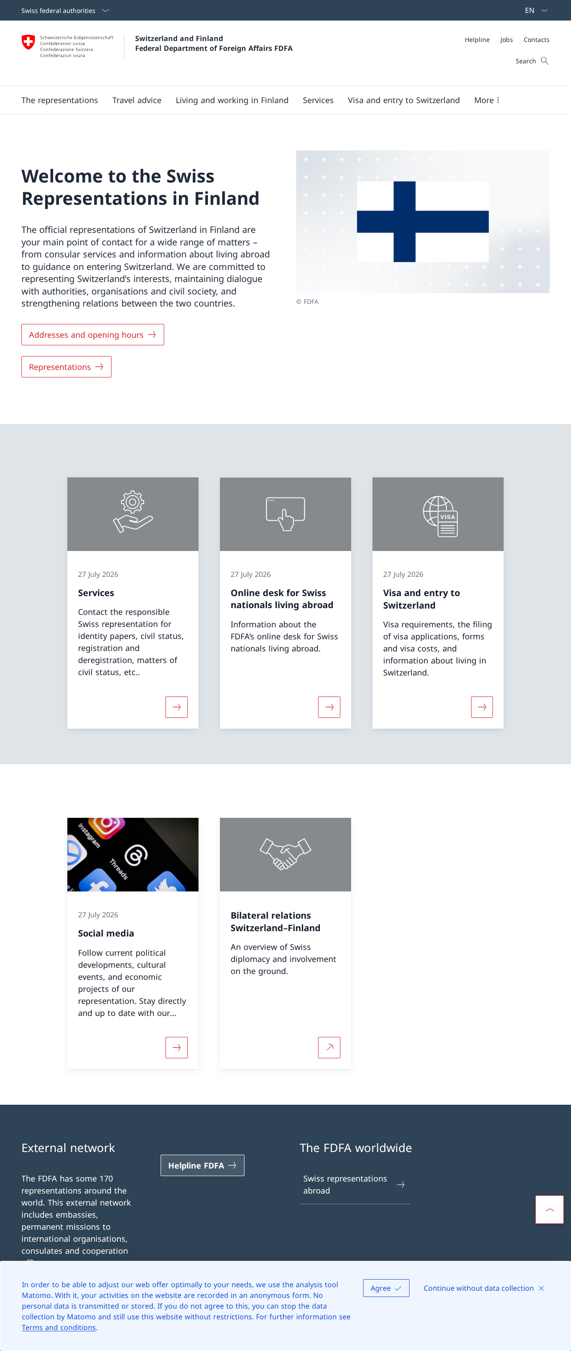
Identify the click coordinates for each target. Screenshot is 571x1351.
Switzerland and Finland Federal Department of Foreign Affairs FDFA (214, 43)
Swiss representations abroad (345, 1184)
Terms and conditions (59, 1327)
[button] (59, 100)
